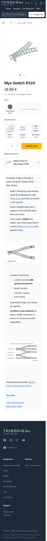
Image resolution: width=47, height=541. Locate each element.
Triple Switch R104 (15, 403)
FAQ (38, 9)
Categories (38, 14)
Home (8, 9)
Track (5, 471)
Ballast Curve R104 (26, 226)
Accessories (8, 497)
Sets (5, 492)
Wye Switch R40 (14, 406)
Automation (8, 481)
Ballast (6, 476)
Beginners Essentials (11, 465)
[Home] (3, 23)
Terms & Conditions (33, 465)
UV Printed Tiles (9, 486)
